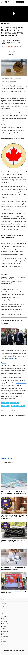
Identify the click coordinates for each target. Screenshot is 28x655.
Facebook (11, 358)
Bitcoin (4, 363)
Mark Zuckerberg (21, 383)
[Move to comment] (20, 46)
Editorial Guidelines (20, 415)
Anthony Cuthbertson (14, 40)
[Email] (17, 46)
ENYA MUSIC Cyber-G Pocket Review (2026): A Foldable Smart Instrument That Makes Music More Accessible (14, 517)
